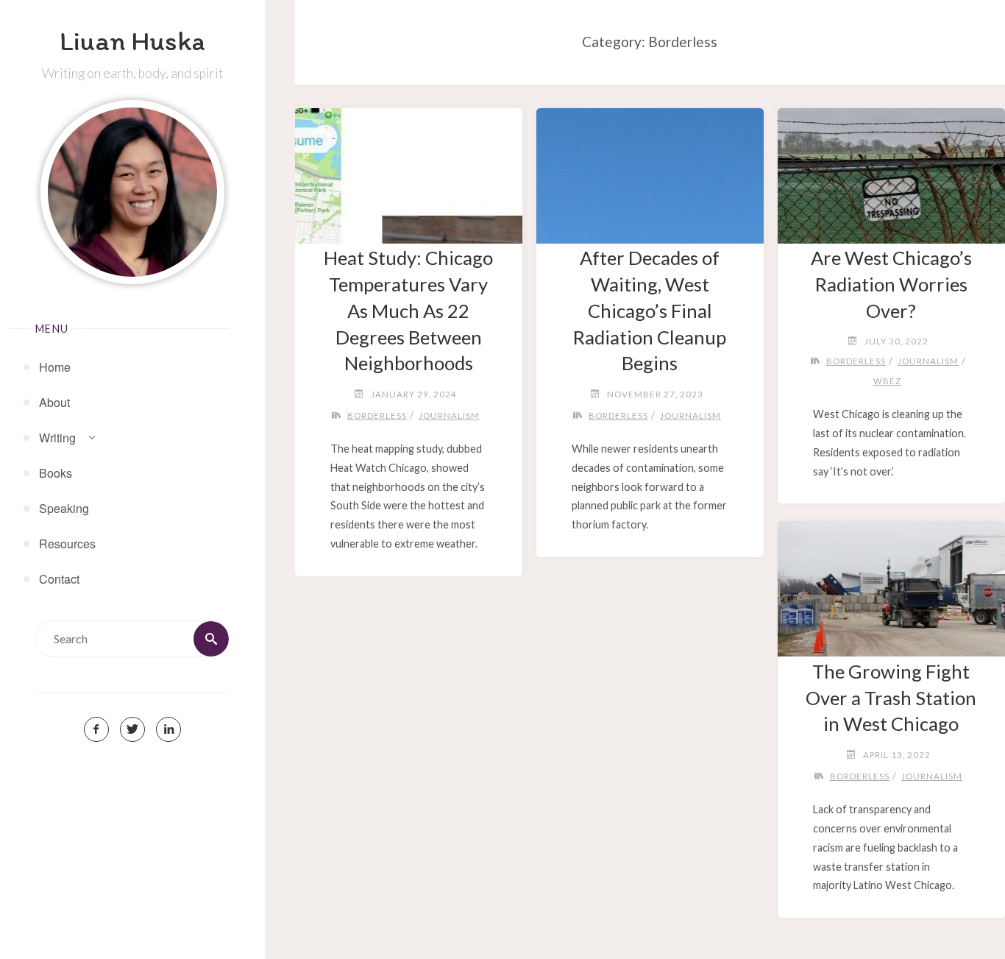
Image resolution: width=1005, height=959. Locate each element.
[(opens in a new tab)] (408, 170)
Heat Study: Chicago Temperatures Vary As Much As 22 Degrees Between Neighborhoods (408, 310)
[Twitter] (132, 729)
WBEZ (887, 381)
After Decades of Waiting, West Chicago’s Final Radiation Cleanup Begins (649, 310)
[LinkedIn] (168, 729)
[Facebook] (96, 729)
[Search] (211, 639)
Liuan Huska (132, 40)
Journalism (449, 415)
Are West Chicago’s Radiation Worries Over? (891, 284)
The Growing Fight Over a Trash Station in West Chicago (891, 697)
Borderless (376, 415)
